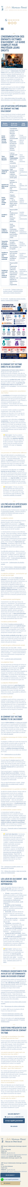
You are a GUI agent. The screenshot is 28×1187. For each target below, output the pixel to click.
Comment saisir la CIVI (13, 960)
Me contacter (14, 1126)
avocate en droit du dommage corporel (13, 983)
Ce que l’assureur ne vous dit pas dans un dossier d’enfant (23, 139)
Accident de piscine (17, 926)
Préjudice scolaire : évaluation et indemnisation (23, 230)
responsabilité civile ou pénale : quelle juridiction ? (13, 902)
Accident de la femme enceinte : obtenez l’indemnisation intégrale (13, 299)
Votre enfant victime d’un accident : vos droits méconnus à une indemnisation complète (13, 99)
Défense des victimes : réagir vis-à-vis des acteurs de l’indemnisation (13, 872)
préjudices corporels (13, 1020)
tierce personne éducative (19, 558)
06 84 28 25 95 (19, 1117)
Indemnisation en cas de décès (12, 754)
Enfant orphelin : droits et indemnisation (23, 200)
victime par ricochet (21, 722)
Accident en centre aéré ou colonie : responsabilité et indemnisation (23, 274)
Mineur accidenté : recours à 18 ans (23, 244)
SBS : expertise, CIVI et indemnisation (23, 186)
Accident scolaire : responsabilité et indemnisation (23, 215)
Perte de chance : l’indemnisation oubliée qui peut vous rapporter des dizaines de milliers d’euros (13, 568)
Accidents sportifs (22, 935)
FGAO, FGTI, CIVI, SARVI (9, 957)
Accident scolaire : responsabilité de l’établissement (13, 899)
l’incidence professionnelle (15, 624)
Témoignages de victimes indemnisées (14, 1006)
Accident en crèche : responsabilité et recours (23, 255)
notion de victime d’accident (10, 855)
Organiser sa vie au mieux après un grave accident (13, 1002)
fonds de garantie (8, 734)
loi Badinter (13, 386)
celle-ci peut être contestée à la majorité (13, 494)
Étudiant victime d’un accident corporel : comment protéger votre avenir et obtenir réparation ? (13, 291)
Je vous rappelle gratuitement (14, 1121)
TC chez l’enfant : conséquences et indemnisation (23, 172)
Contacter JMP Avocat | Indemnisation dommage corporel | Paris (14, 1172)
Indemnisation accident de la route (14, 916)
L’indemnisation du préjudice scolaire (12, 563)
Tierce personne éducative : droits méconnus (22, 158)
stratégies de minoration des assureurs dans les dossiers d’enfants (13, 852)
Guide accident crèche (9, 910)
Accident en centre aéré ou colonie (12, 945)
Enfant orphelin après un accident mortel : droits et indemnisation (13, 784)
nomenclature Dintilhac (8, 511)
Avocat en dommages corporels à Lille (12, 1014)
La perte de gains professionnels (13, 659)
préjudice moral (15, 760)
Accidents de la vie (16, 931)
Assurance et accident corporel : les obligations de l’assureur (12, 867)
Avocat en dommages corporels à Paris (12, 1015)
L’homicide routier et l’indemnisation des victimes (14, 829)
